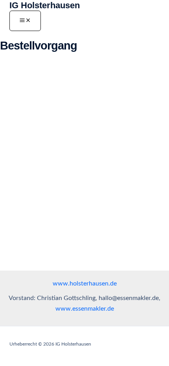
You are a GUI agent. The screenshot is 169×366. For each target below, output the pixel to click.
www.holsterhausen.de (85, 284)
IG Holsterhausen (44, 5)
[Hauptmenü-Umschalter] (25, 21)
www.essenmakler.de (84, 309)
